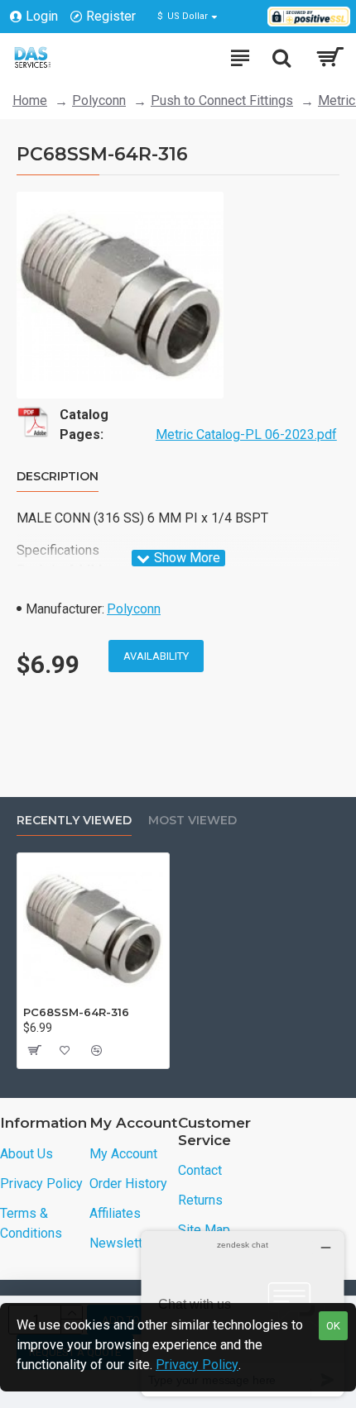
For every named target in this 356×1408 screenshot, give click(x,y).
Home (29, 100)
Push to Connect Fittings (222, 100)
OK (333, 1326)
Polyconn (99, 100)
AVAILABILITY (156, 656)
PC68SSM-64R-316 (76, 1012)
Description (58, 477)
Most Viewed (192, 821)
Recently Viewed (74, 821)
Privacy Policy (197, 1364)
